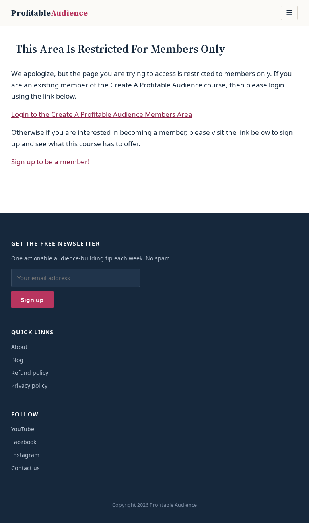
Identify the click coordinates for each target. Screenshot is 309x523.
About (19, 347)
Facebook (23, 442)
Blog (17, 360)
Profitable (49, 13)
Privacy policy (29, 385)
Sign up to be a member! (50, 161)
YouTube (22, 429)
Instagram (25, 455)
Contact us (25, 468)
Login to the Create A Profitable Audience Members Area (101, 114)
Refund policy (29, 372)
